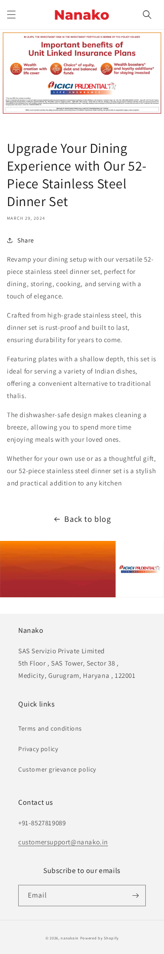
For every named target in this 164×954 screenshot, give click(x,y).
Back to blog (87, 519)
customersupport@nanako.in (63, 842)
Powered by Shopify (99, 937)
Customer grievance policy (57, 769)
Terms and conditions (50, 728)
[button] (11, 15)
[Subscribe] (135, 895)
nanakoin (70, 937)
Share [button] (25, 240)
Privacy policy (38, 749)
